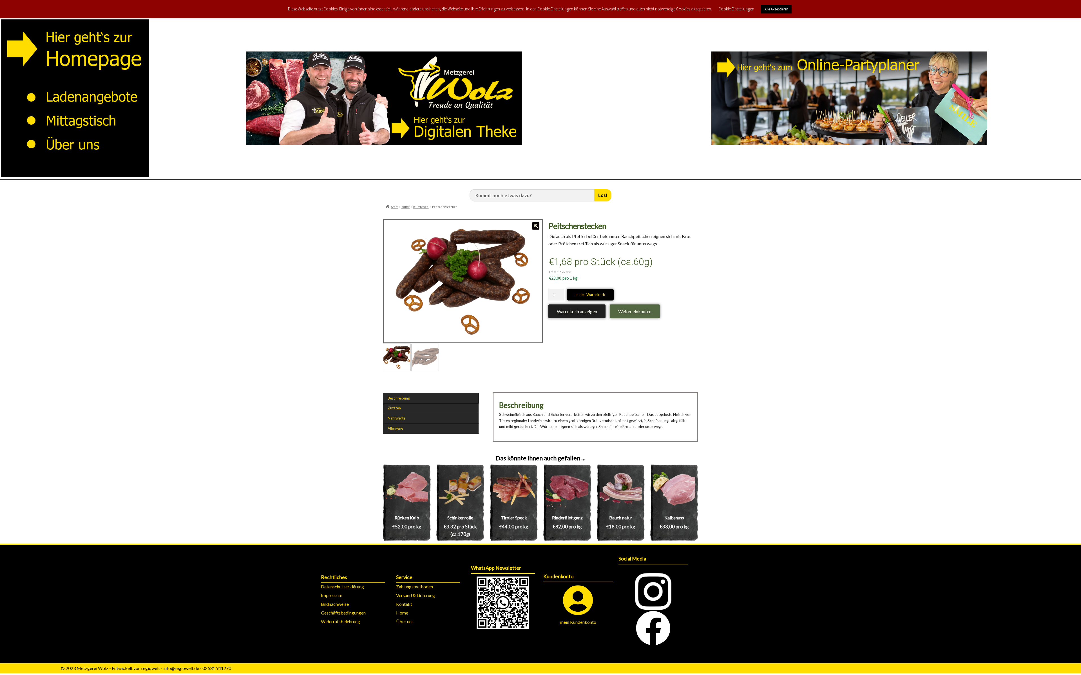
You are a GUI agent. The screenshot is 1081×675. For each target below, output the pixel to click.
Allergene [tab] (395, 428)
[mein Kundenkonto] (578, 600)
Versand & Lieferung (415, 595)
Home (402, 612)
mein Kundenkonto (578, 622)
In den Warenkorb (590, 294)
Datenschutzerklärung (342, 586)
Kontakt (404, 604)
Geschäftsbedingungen (343, 612)
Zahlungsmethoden (414, 586)
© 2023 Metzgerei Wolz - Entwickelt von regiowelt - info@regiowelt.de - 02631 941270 (146, 668)
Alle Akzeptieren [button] (776, 9)
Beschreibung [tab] (399, 398)
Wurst (405, 207)
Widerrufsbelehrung (340, 621)
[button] (536, 226)
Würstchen (420, 207)
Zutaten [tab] (394, 408)
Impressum (331, 595)
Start (394, 207)
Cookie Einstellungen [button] (736, 9)
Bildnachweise (335, 604)
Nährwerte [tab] (396, 418)
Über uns (405, 621)
